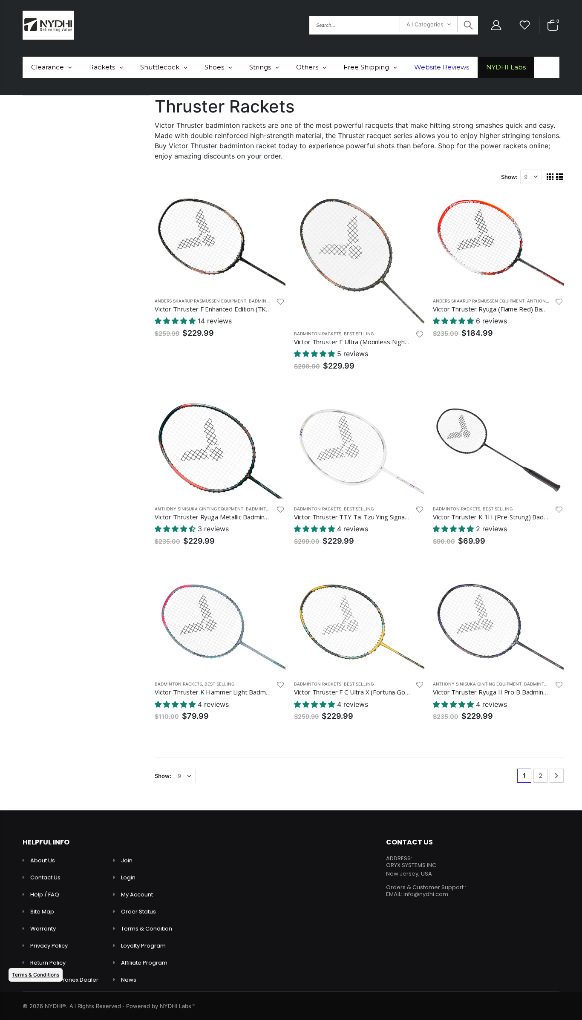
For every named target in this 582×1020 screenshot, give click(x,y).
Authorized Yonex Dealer (64, 980)
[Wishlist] (525, 25)
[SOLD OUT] (271, 414)
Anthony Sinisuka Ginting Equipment (199, 508)
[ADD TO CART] (271, 206)
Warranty (43, 929)
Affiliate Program (144, 963)
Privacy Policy (49, 946)
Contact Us (45, 877)
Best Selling (359, 333)
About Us (42, 860)
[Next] (557, 776)
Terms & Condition (146, 929)
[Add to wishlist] (280, 301)
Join (127, 860)
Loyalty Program (143, 946)
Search (467, 25)
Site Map (42, 912)
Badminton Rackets (317, 333)
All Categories (425, 24)
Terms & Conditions (35, 974)
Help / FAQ (44, 894)
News (128, 980)
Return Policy (48, 963)
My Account (137, 894)
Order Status (138, 912)
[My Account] (496, 25)
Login (128, 877)
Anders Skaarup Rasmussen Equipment (200, 300)
